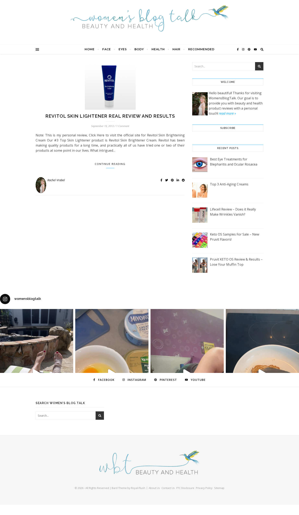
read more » (227, 113)
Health (158, 49)
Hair (176, 49)
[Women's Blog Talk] (149, 18)
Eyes (123, 49)
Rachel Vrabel (56, 180)
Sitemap (219, 488)
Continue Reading (110, 164)
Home (90, 49)
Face (106, 49)
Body (139, 49)
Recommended (201, 49)
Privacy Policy (204, 488)
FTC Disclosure (185, 488)
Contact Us (168, 488)
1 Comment (122, 126)
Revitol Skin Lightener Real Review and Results (110, 116)
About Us (154, 488)
